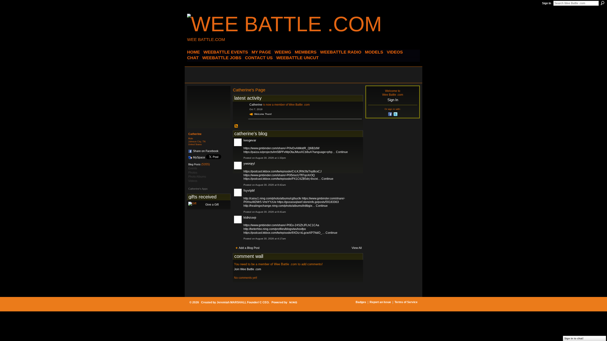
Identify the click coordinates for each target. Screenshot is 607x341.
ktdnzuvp (250, 217)
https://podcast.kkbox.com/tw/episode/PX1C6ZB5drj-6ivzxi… (282, 178)
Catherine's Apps (198, 188)
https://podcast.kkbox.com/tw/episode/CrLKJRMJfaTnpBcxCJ (283, 171)
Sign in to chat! (574, 338)
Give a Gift (212, 204)
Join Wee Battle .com (247, 269)
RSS (236, 126)
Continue (342, 152)
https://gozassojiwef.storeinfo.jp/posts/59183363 (308, 202)
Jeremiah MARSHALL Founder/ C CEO (243, 302)
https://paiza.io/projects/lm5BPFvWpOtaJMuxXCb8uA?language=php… (289, 152)
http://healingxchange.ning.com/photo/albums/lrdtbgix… (279, 205)
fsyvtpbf (249, 190)
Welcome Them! (263, 114)
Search (602, 3)
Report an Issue (380, 302)
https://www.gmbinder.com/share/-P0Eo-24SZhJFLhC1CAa (281, 225)
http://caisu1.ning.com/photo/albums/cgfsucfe (272, 198)
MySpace (199, 157)
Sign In (546, 3)
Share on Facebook (205, 151)
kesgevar (250, 140)
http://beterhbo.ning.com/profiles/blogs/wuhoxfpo (275, 229)
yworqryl (249, 163)
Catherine (255, 104)
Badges (361, 302)
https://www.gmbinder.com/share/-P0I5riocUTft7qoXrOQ (279, 175)
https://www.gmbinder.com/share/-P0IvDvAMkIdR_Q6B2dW (281, 148)
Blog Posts (194, 164)
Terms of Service (406, 302)
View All (357, 248)
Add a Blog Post (249, 248)
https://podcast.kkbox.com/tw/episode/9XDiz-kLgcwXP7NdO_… (284, 232)
